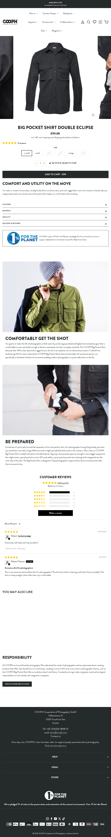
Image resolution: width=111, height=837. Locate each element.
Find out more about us (55, 745)
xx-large (83, 153)
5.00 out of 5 (63, 483)
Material (6, 210)
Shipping (57, 137)
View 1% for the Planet (96, 804)
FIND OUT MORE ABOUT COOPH (17, 684)
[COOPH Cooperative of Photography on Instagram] (47, 818)
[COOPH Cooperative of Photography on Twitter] (59, 818)
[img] (11, 531)
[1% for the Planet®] (55, 796)
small (38, 153)
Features (6, 204)
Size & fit (6, 217)
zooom (75, 833)
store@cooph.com (58, 732)
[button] (9, 143)
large (60, 153)
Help (55, 757)
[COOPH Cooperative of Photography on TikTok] (63, 818)
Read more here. (80, 239)
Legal (54, 767)
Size (55, 147)
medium (49, 153)
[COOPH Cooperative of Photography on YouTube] (55, 818)
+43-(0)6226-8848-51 (57, 729)
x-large (71, 153)
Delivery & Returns (11, 223)
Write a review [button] (55, 513)
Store (54, 777)
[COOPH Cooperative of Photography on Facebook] (51, 818)
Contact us (56, 736)
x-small (27, 153)
